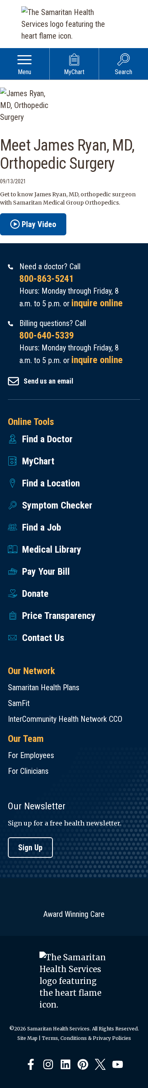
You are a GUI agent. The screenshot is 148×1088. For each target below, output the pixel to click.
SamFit (19, 703)
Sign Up (30, 847)
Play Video (39, 224)
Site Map (27, 1038)
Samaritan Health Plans (43, 687)
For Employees (31, 755)
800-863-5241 (46, 278)
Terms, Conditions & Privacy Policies (86, 1038)
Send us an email (48, 381)
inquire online (97, 303)
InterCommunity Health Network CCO (65, 719)
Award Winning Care (74, 914)
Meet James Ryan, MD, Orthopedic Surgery (67, 154)
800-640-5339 (46, 335)
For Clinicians (28, 771)
